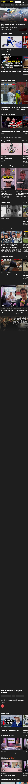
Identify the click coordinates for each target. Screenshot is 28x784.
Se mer (23, 30)
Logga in (18, 1)
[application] (14, 14)
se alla (25, 33)
